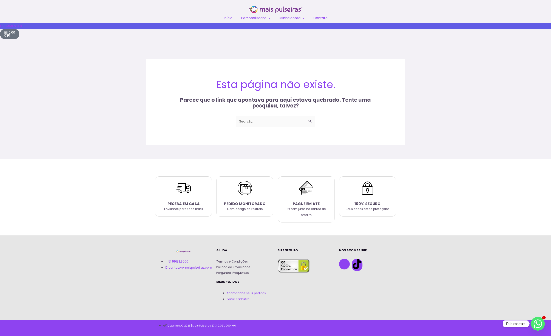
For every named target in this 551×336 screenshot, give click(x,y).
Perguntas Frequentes (232, 273)
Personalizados (253, 18)
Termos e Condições (232, 261)
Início (227, 18)
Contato (320, 18)
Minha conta (289, 18)
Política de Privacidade (233, 267)
